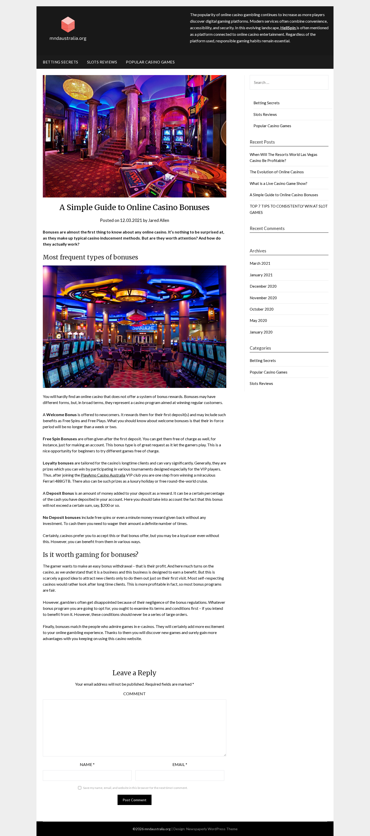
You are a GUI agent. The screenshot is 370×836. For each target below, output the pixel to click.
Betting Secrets (60, 62)
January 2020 (261, 332)
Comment (134, 693)
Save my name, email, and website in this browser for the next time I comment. (135, 788)
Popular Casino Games (150, 62)
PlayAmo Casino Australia (103, 475)
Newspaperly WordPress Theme (212, 829)
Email (179, 764)
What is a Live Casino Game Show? (278, 183)
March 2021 (260, 263)
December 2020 (263, 286)
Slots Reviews (102, 62)
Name (87, 764)
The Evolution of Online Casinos (277, 172)
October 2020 (262, 309)
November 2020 (263, 297)
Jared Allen (158, 220)
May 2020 (258, 320)
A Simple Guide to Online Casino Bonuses (284, 194)
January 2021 (261, 275)
